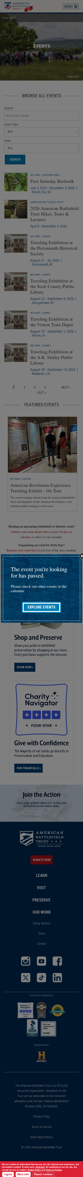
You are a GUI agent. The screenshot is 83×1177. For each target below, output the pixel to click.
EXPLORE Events (41, 607)
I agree (8, 1174)
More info (23, 1174)
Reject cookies (43, 1174)
